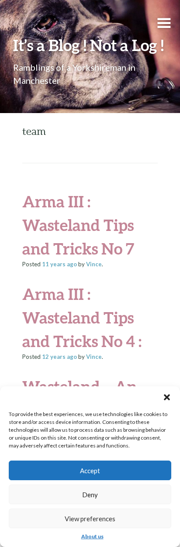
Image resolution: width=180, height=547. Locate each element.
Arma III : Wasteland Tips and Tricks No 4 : (82, 317)
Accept (90, 471)
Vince (94, 264)
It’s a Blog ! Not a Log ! (88, 45)
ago (59, 264)
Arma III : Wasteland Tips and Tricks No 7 (78, 225)
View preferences (90, 519)
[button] (167, 397)
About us (92, 536)
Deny (90, 495)
